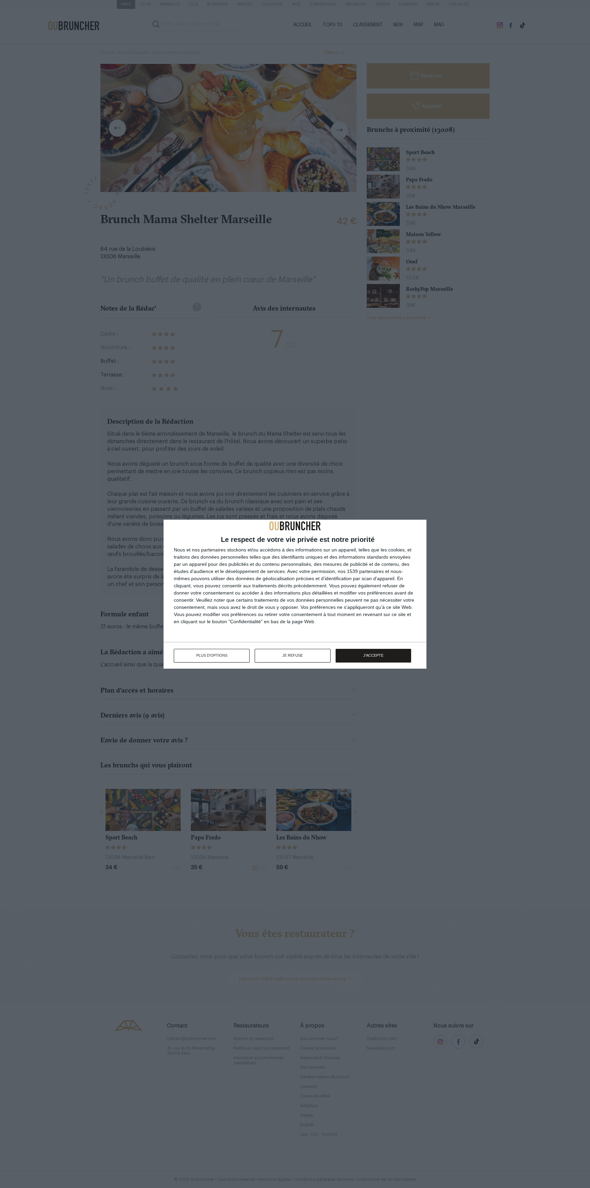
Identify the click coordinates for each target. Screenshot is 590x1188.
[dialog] (295, 594)
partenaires (213, 549)
